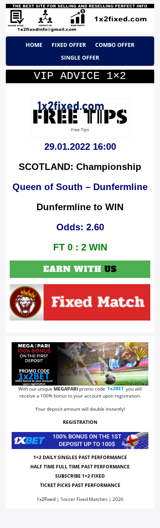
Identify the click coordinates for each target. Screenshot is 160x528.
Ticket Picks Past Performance (80, 485)
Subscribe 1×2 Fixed (80, 476)
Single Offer (80, 57)
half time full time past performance (80, 466)
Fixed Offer (69, 44)
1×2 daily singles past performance (80, 457)
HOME (34, 44)
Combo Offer (114, 44)
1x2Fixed (46, 499)
